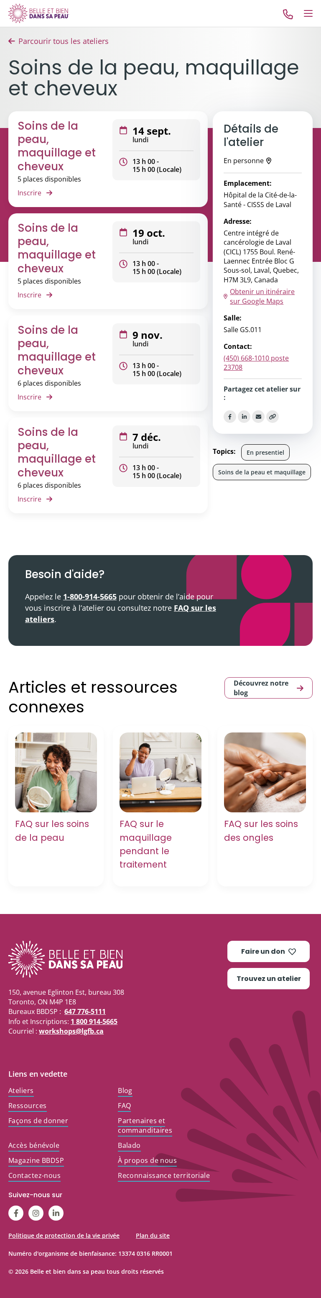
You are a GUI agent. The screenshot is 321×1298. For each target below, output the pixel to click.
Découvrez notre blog (261, 687)
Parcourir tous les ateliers (63, 41)
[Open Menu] (308, 13)
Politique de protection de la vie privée (64, 1235)
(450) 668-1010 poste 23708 (256, 362)
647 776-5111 (85, 1011)
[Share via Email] (258, 416)
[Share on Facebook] (230, 416)
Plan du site (153, 1235)
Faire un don (263, 951)
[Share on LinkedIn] (244, 416)
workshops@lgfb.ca (71, 1031)
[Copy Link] (272, 416)
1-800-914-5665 (90, 596)
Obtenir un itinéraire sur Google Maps (262, 296)
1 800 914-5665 (94, 1021)
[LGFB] (117, 959)
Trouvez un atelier (269, 978)
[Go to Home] (38, 13)
